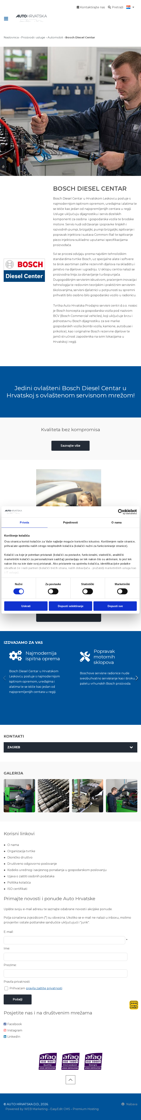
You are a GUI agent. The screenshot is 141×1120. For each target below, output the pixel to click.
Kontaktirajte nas (92, 7)
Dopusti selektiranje (70, 606)
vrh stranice (70, 1079)
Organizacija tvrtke (21, 851)
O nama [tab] (116, 522)
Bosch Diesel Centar (80, 37)
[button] (136, 678)
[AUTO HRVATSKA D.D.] (31, 18)
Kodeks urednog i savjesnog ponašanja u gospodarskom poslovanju (57, 870)
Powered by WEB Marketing (27, 1109)
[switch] (53, 591)
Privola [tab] (24, 522)
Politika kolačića (19, 882)
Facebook (14, 1024)
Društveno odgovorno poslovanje (32, 863)
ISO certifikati (17, 889)
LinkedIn (13, 1036)
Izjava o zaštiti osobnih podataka (30, 876)
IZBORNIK (7, 18)
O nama (13, 845)
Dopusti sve (115, 606)
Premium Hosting (86, 1109)
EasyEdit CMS (60, 1109)
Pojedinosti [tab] (70, 522)
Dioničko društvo (19, 857)
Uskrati (25, 606)
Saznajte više (70, 445)
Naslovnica (11, 37)
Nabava (131, 1104)
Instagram (14, 1030)
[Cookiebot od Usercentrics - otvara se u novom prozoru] (121, 512)
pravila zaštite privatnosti (44, 988)
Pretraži (117, 7)
